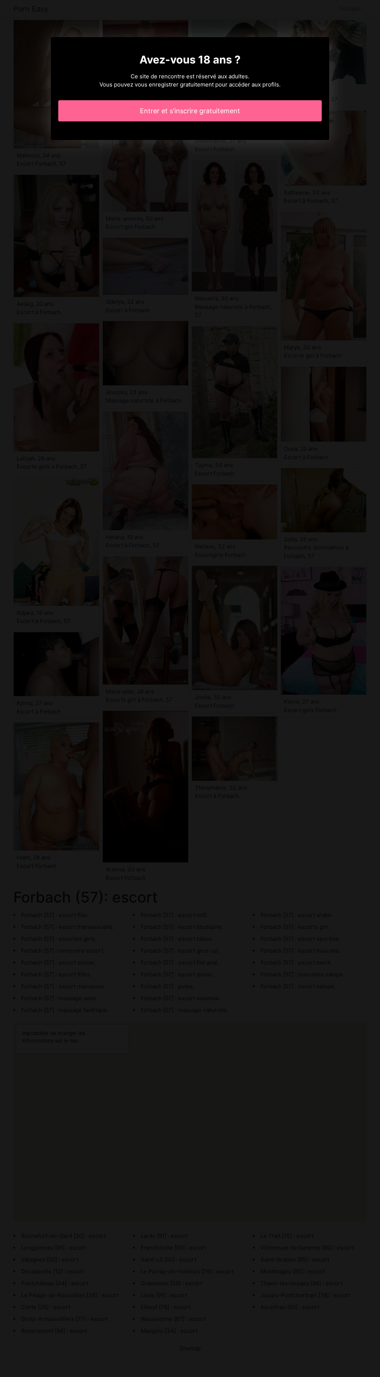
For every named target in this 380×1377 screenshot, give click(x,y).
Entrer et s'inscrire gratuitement (190, 111)
